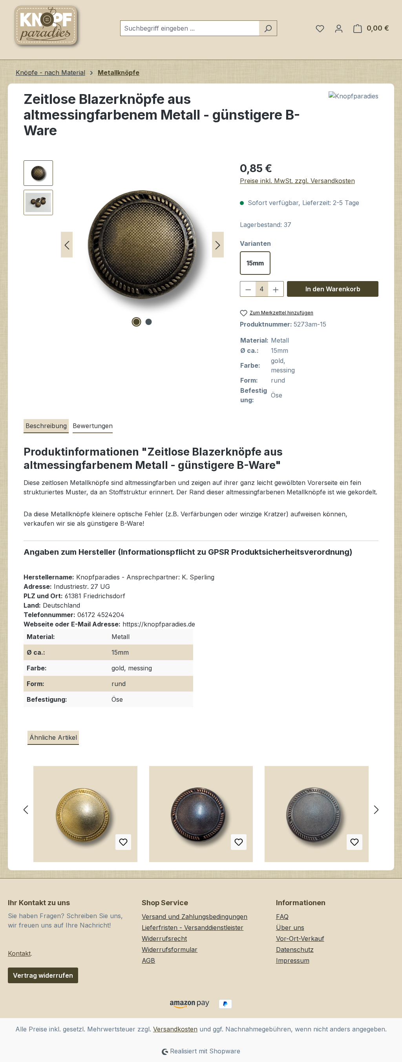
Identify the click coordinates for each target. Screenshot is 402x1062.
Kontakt (19, 953)
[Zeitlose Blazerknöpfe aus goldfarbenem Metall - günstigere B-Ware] (85, 817)
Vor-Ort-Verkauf (300, 938)
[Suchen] (268, 28)
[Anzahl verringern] (248, 289)
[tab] (46, 426)
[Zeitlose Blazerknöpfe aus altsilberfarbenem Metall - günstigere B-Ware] (317, 817)
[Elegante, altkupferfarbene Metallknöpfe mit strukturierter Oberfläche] (201, 817)
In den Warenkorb (332, 289)
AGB (148, 960)
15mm (255, 263)
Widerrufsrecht (164, 938)
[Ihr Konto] (338, 28)
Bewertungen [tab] (93, 426)
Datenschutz (295, 949)
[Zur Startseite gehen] (47, 26)
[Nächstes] (218, 245)
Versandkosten (175, 1029)
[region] (124, 244)
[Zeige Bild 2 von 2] (148, 322)
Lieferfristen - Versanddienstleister (192, 927)
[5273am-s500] (142, 244)
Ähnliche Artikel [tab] (53, 737)
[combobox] (189, 28)
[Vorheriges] (67, 245)
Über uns (290, 927)
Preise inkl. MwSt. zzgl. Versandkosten (297, 181)
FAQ (282, 916)
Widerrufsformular (169, 949)
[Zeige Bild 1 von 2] (136, 322)
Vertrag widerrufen (43, 975)
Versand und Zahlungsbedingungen (194, 916)
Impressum (292, 960)
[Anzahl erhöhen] (276, 289)
